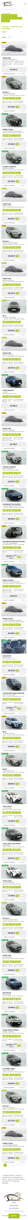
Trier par (4, 31)
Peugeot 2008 (5, 21)
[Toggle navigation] (25, 3)
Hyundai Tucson (6, 18)
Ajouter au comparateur (9, 73)
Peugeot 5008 (5, 15)
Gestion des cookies (14, 1208)
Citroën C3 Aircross (16, 18)
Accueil (14, 1202)
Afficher (4, 37)
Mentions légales (14, 1205)
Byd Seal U (13, 15)
